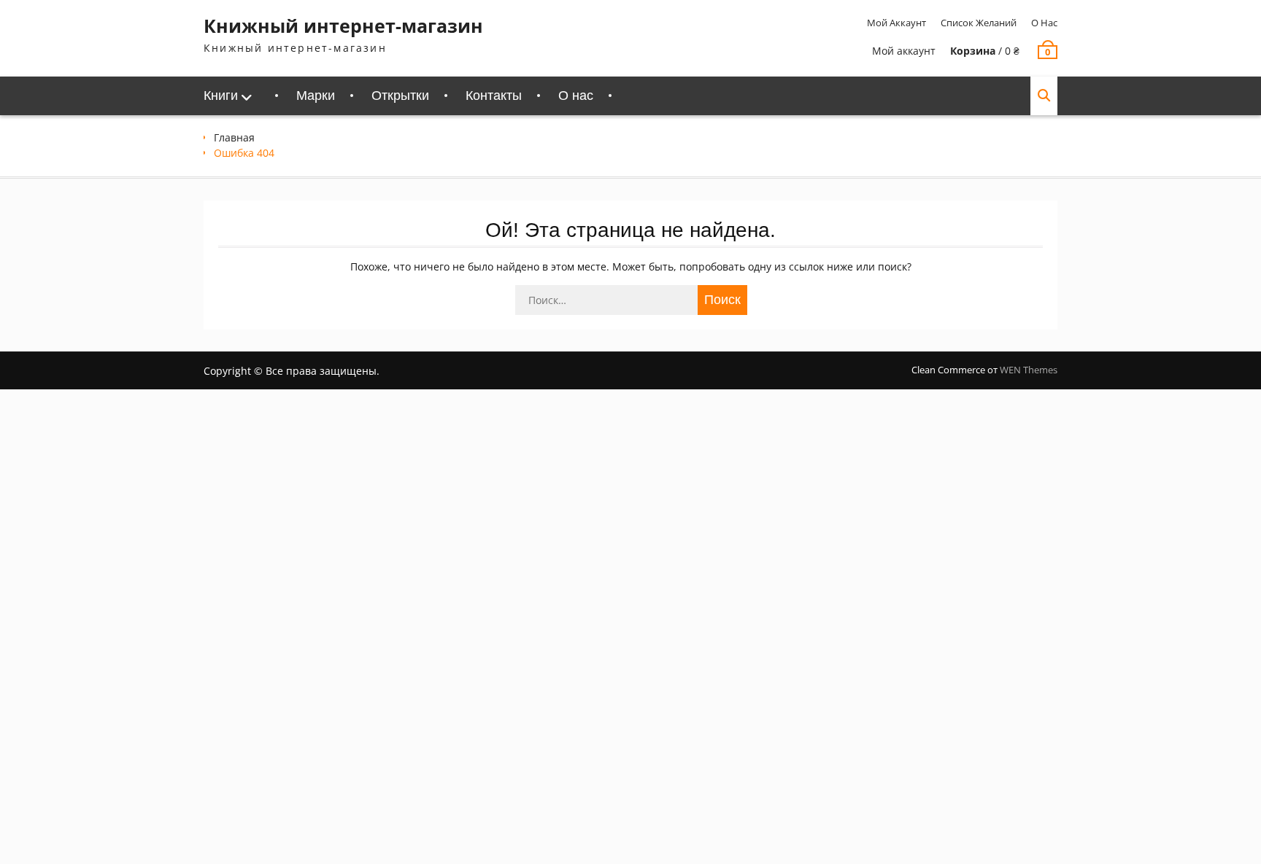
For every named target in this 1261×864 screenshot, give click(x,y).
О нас (1044, 22)
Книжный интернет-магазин (343, 25)
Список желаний (979, 22)
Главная (234, 137)
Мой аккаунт (896, 22)
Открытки (400, 95)
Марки (315, 95)
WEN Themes (1028, 369)
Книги (221, 95)
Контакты (494, 95)
